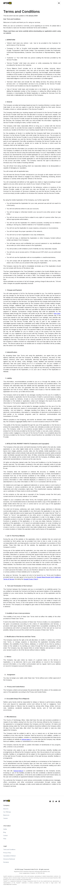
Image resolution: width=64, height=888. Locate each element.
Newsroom (6, 815)
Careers (5, 818)
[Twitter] (56, 801)
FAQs (4, 838)
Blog (4, 832)
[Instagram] (53, 801)
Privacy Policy (7, 852)
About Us (5, 808)
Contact (5, 835)
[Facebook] (50, 801)
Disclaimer (6, 862)
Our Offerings (7, 812)
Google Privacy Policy (31, 579)
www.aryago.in (26, 739)
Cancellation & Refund (9, 856)
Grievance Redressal (9, 859)
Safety (5, 829)
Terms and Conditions (9, 849)
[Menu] (59, 3)
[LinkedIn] (59, 801)
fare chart (57, 313)
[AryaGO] (7, 3)
